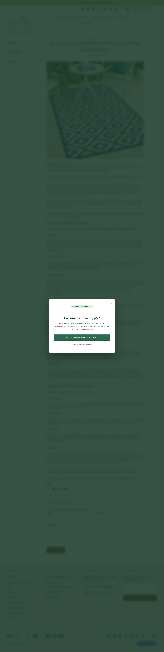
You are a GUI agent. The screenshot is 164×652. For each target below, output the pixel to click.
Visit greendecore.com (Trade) (82, 337)
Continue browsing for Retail (82, 344)
